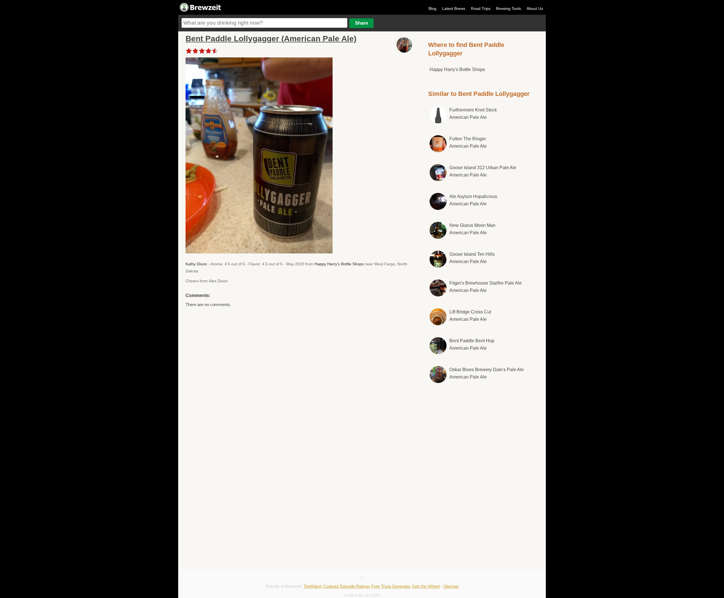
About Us (535, 8)
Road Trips (480, 8)
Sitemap (450, 586)
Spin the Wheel (425, 586)
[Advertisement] (481, 434)
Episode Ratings (355, 586)
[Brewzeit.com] (200, 11)
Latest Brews (453, 8)
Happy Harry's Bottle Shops (339, 264)
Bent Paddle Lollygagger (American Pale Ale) (271, 38)
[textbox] (264, 23)
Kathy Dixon (196, 264)
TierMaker (312, 586)
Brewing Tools (508, 8)
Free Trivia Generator (391, 586)
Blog (432, 8)
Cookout (331, 586)
